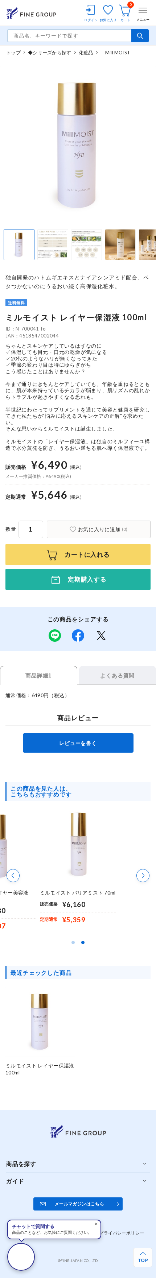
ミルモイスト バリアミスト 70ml (77, 892)
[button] (13, 875)
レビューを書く (78, 743)
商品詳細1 (38, 675)
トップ (13, 52)
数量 (10, 529)
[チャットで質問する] (21, 1257)
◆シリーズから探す (49, 52)
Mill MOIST (115, 52)
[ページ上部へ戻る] (142, 1257)
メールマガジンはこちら (79, 1203)
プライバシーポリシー (121, 1233)
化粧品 (86, 52)
